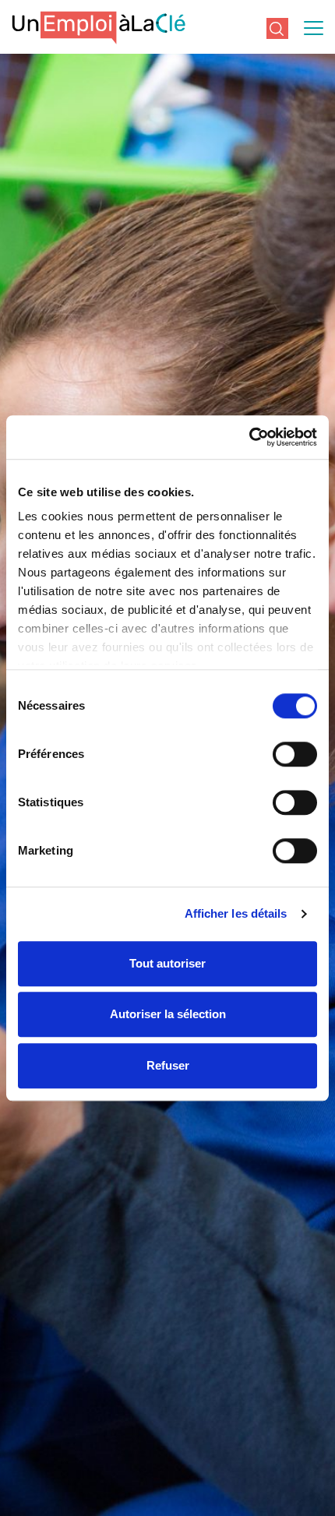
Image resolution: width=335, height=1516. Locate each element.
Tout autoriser (167, 963)
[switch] (295, 754)
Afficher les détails (236, 913)
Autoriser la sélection (168, 1014)
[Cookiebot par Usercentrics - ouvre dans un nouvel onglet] (249, 437)
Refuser (167, 1065)
